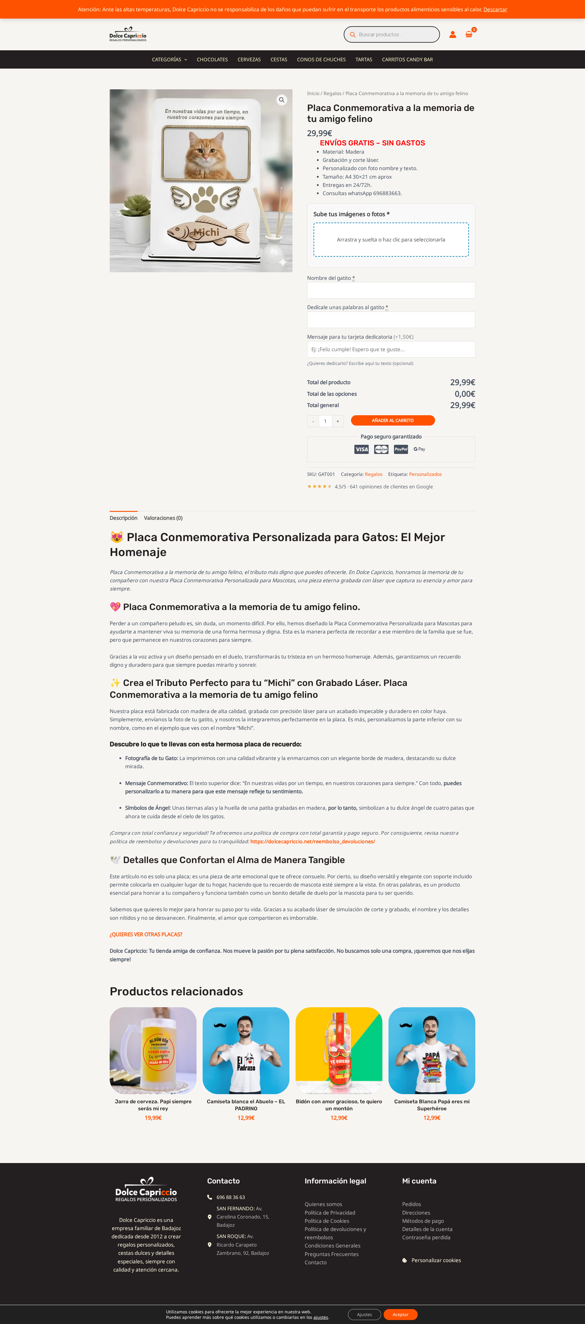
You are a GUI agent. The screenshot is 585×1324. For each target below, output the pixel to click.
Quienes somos (323, 1204)
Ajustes (364, 1314)
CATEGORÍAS (166, 59)
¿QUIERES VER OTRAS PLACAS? (146, 934)
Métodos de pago (423, 1220)
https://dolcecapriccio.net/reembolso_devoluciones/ (312, 841)
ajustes (321, 1317)
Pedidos (411, 1204)
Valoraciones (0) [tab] (163, 517)
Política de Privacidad (330, 1212)
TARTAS (364, 59)
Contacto (316, 1262)
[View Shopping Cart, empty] (469, 34)
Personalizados (425, 474)
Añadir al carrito (393, 420)
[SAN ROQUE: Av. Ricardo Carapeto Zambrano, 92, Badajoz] (239, 1244)
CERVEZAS (249, 59)
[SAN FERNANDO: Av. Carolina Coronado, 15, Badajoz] (239, 1216)
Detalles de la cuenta (427, 1229)
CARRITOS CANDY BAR (407, 59)
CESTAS (279, 59)
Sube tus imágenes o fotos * (352, 214)
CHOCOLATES (212, 59)
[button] (184, 59)
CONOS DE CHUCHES (321, 59)
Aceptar (401, 1314)
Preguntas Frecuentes (332, 1254)
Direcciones (416, 1212)
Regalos (332, 93)
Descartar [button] (495, 9)
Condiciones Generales (332, 1245)
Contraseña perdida (426, 1237)
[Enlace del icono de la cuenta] (452, 34)
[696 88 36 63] (226, 1197)
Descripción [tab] (124, 517)
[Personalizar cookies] (431, 1260)
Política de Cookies (327, 1220)
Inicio (313, 93)
